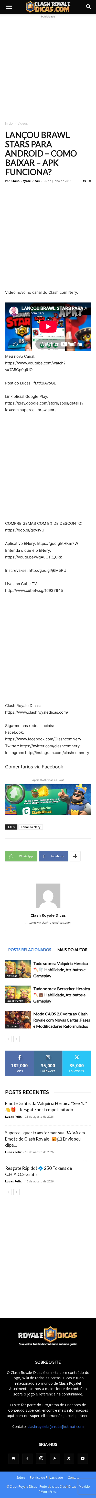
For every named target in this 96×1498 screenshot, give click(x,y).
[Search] (89, 7)
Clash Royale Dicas (25, 181)
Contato (74, 1477)
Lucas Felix (13, 1116)
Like (20, 1052)
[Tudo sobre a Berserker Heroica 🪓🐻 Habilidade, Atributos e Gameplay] (18, 994)
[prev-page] (8, 1039)
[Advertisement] (48, 67)
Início (9, 123)
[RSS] (55, 1459)
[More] (75, 856)
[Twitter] (69, 1459)
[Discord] (13, 1459)
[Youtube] (83, 1459)
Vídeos (23, 123)
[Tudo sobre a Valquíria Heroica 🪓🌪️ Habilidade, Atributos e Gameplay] (18, 969)
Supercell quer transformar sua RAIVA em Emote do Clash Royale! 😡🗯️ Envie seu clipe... (45, 1139)
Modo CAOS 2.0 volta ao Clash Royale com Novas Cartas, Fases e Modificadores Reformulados (61, 1019)
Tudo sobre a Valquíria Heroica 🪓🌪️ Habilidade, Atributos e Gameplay (60, 969)
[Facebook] (27, 1459)
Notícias (12, 976)
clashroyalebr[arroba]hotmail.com (56, 1426)
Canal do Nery (30, 827)
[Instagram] (41, 1458)
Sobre (20, 1477)
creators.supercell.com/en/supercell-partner (52, 1415)
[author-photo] (48, 908)
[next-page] (16, 1039)
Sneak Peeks (15, 1001)
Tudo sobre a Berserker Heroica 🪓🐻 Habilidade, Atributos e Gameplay (61, 994)
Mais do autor (72, 949)
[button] (9, 7)
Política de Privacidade (46, 1477)
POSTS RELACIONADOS (29, 949)
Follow (48, 1052)
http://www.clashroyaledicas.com (48, 922)
